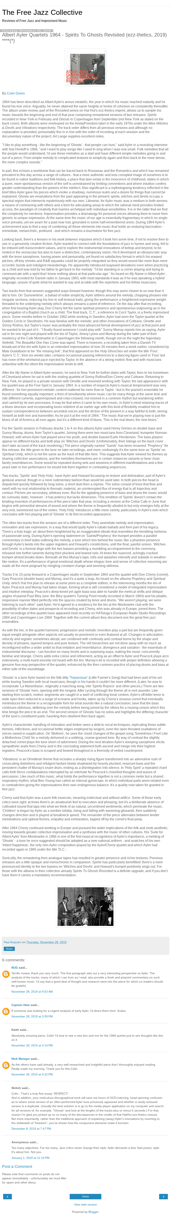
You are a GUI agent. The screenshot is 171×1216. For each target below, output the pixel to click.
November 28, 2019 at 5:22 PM (32, 1074)
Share (9, 948)
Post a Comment (17, 1166)
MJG (14, 967)
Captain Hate (20, 1005)
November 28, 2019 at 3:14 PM (32, 1045)
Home (85, 1196)
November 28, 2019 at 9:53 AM (32, 991)
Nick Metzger (20, 1058)
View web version (85, 1204)
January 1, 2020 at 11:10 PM (30, 1157)
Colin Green (16, 93)
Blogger (93, 1211)
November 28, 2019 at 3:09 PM (32, 1016)
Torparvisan (78, 677)
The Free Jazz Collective (42, 12)
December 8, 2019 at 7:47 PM (31, 1128)
